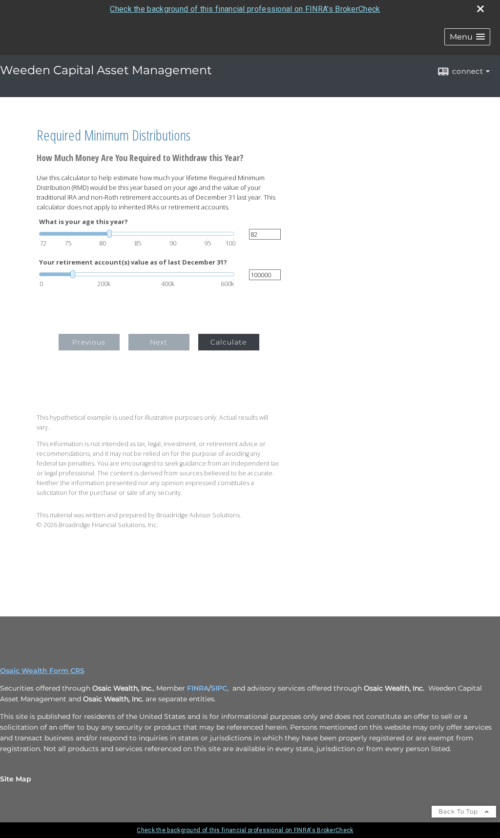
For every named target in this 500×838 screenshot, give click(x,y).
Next (158, 342)
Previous (88, 342)
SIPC (219, 688)
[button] (467, 36)
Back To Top (459, 811)
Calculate (228, 342)
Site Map (15, 779)
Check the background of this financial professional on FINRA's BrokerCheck (245, 9)
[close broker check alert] (480, 9)
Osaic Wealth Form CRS (42, 670)
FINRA (197, 688)
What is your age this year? (83, 222)
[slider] (136, 234)
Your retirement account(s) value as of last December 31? (133, 262)
